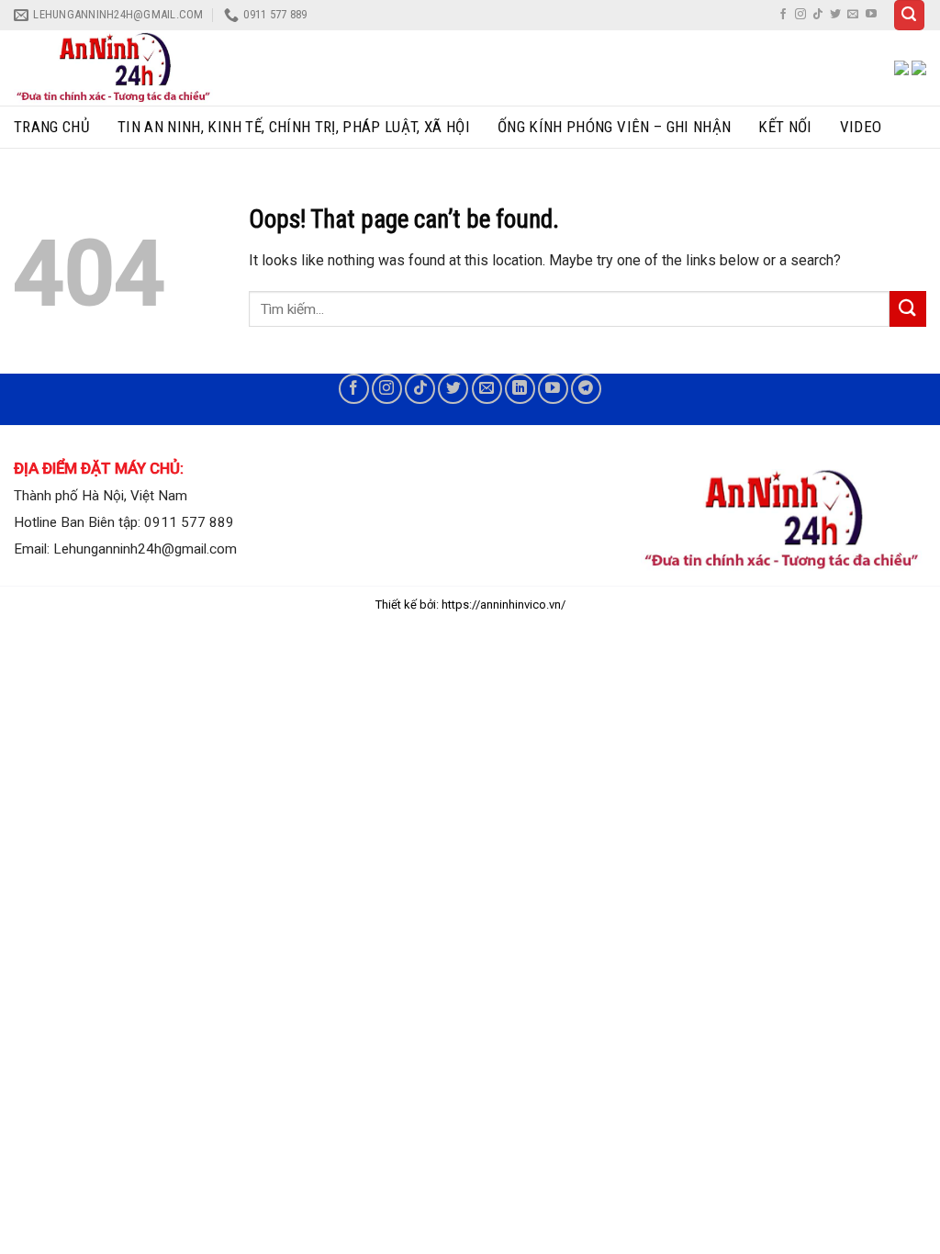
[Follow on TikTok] (817, 14)
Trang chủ (52, 127)
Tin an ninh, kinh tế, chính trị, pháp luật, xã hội (294, 127)
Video (861, 127)
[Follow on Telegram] (586, 389)
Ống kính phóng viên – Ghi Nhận (614, 127)
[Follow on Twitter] (835, 14)
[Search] (909, 15)
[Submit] (908, 309)
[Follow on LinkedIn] (520, 389)
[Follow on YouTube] (871, 14)
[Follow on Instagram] (800, 14)
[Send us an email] (852, 14)
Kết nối (784, 127)
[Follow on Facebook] (783, 14)
